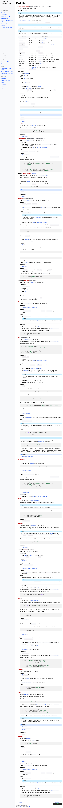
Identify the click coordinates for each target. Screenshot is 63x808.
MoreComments (5, 49)
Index (2, 88)
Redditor (4, 53)
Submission (4, 55)
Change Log (3, 78)
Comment (4, 37)
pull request (47, 22)
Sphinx (21, 806)
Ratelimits (3, 25)
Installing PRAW (4, 14)
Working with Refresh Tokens (7, 71)
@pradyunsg (26, 806)
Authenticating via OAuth (6, 16)
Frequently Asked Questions (6, 27)
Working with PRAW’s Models (6, 34)
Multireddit (4, 51)
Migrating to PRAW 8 (5, 84)
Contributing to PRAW (5, 80)
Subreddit (4, 57)
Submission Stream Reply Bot (7, 73)
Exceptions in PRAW (5, 61)
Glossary (2, 82)
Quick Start (3, 12)
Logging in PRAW (4, 23)
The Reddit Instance (5, 32)
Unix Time (53, 44)
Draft (3, 39)
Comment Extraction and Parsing (6, 69)
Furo (30, 806)
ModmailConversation (6, 47)
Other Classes (4, 63)
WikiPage (4, 59)
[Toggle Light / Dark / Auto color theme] (59, 2)
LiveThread (4, 41)
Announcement (5, 36)
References (3, 86)
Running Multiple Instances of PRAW (7, 21)
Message (4, 45)
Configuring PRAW (4, 18)
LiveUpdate (4, 43)
